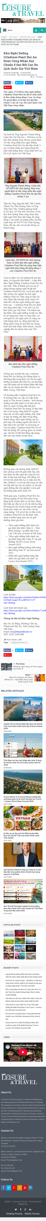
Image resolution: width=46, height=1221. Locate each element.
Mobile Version (32, 1213)
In (33, 77)
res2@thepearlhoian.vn (21, 631)
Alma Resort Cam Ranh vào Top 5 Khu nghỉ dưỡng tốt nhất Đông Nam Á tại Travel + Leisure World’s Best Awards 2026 (24, 1007)
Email (40, 77)
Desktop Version (14, 1213)
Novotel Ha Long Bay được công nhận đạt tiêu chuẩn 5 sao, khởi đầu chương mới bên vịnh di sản (23, 1016)
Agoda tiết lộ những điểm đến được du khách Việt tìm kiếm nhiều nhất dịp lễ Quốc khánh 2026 (23, 726)
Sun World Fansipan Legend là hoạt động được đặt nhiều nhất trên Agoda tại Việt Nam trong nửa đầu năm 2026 (23, 908)
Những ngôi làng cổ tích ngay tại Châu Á (27, 667)
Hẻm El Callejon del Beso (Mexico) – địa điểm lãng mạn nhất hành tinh (18, 679)
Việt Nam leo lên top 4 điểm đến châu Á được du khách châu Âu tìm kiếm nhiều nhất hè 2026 (23, 762)
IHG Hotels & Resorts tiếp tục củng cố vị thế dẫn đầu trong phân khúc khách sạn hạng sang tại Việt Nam (22, 871)
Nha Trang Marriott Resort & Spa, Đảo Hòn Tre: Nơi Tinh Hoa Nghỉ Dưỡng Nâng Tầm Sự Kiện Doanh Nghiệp (24, 992)
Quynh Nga (15, 73)
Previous (20, 664)
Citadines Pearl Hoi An (29, 75)
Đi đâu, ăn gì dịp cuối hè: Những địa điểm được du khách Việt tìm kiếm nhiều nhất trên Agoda (21, 835)
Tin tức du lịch (11, 75)
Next (27, 675)
